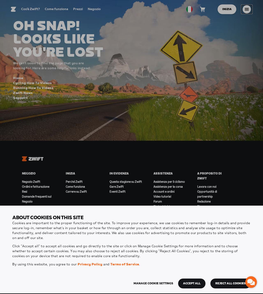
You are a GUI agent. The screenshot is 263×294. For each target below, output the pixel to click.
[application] (251, 282)
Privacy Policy (90, 264)
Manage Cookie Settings (153, 283)
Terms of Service (124, 264)
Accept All (192, 283)
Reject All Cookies (230, 283)
